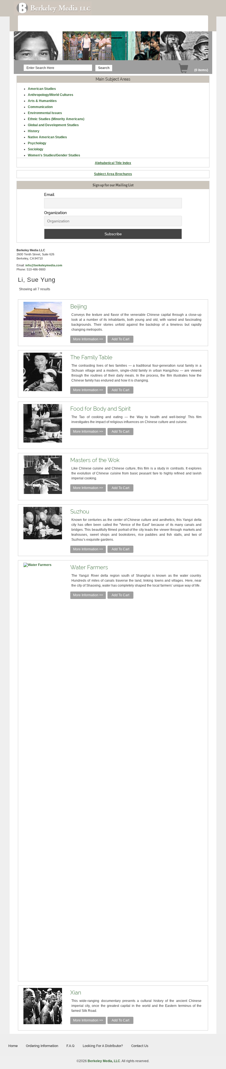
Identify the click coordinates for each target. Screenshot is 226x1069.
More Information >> (88, 339)
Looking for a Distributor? (103, 1046)
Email (49, 194)
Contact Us (139, 1046)
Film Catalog (59, 24)
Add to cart (120, 339)
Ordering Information (94, 24)
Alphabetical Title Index (113, 163)
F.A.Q (70, 1046)
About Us (33, 24)
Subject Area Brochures (113, 174)
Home (13, 1046)
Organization (55, 213)
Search (103, 68)
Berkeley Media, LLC (104, 1061)
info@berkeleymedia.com (43, 265)
